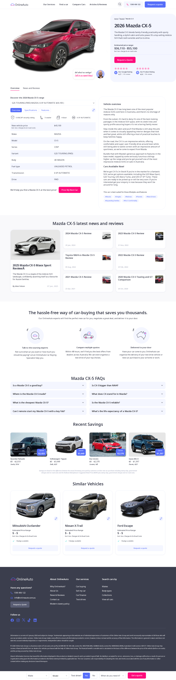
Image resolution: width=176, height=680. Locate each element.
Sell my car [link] (80, 590)
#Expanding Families (112, 201)
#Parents (139, 197)
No (93, 675)
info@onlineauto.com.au (25, 597)
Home (116, 19)
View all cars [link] (107, 599)
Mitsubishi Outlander (26, 526)
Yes (86, 675)
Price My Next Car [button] (70, 190)
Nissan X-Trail (74, 526)
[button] (48, 385)
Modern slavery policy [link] (59, 603)
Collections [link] (107, 595)
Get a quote (136, 675)
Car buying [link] (81, 586)
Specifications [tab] (31, 110)
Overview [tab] (16, 110)
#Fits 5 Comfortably (130, 201)
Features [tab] (45, 110)
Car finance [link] (81, 595)
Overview (14, 88)
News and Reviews (31, 88)
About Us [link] (54, 590)
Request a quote (155, 4)
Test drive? (76, 675)
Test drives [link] (81, 599)
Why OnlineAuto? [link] (57, 586)
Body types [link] (107, 590)
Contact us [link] (54, 599)
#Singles (118, 197)
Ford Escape (125, 526)
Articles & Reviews (98, 4)
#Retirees (128, 197)
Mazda (122, 19)
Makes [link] (105, 586)
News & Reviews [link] (57, 595)
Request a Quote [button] (125, 60)
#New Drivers (151, 197)
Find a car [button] (63, 4)
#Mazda (108, 197)
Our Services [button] (49, 4)
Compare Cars (78, 4)
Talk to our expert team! (84, 75)
